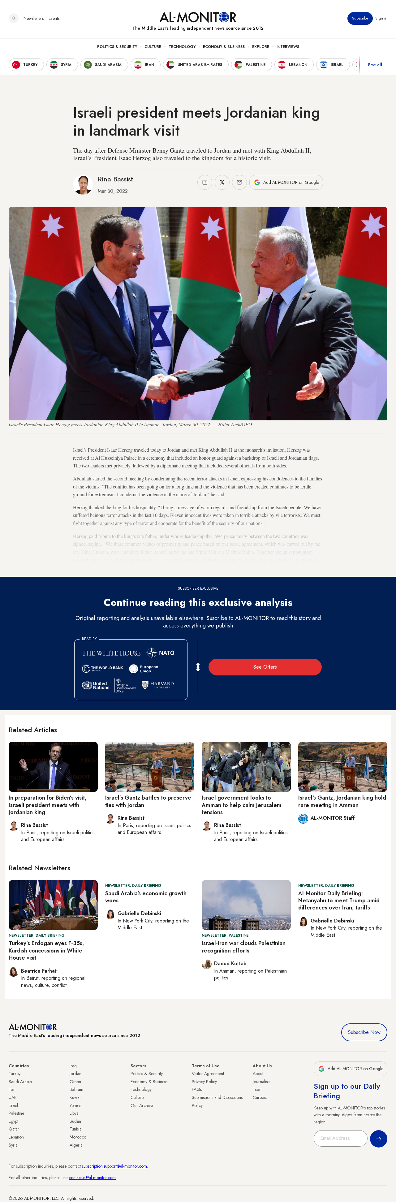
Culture (152, 47)
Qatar (14, 1129)
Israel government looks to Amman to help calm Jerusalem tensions (242, 805)
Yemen (75, 1105)
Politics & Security (117, 47)
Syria (13, 1145)
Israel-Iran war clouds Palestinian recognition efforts (244, 946)
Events (54, 18)
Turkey (14, 1073)
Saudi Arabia (20, 1081)
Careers (260, 1097)
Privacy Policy (204, 1081)
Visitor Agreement (208, 1073)
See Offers (265, 666)
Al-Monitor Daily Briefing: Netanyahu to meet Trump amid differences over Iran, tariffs (339, 900)
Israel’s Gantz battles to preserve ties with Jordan (148, 801)
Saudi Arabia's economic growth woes (146, 897)
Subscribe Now (364, 1032)
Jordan (75, 1073)
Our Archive (142, 1105)
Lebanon (16, 1137)
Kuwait (75, 1097)
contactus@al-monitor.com (92, 1177)
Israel (13, 1105)
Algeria (76, 1145)
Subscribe (360, 18)
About (258, 1073)
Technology (182, 47)
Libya (74, 1113)
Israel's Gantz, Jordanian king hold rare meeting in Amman (342, 801)
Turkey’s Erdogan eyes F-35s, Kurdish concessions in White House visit (46, 950)
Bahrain (76, 1089)
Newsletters (34, 18)
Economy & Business (224, 47)
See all (375, 65)
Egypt (13, 1121)
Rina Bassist (115, 179)
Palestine (16, 1113)
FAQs (197, 1089)
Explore (260, 47)
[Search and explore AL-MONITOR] (14, 18)
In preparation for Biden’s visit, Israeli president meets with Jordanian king (48, 805)
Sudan (75, 1121)
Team (258, 1089)
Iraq (73, 1066)
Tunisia (76, 1129)
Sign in (381, 18)
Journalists (261, 1081)
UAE (12, 1097)
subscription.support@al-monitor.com (114, 1166)
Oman (75, 1081)
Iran (12, 1089)
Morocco (78, 1137)
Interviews (288, 47)
